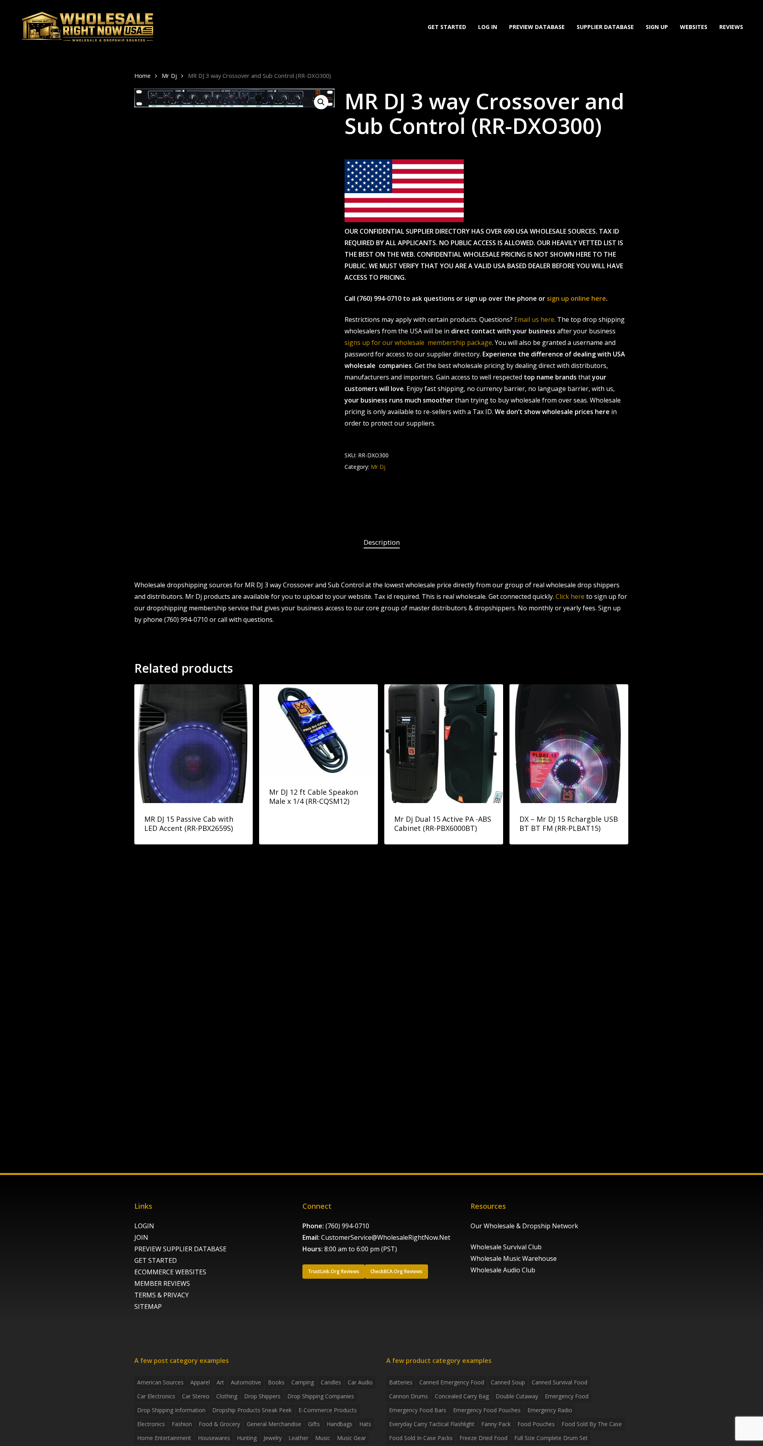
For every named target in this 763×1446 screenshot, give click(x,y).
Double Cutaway (517, 1396)
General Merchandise (274, 1424)
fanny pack (496, 1424)
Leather (298, 1438)
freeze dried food (483, 1438)
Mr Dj (169, 75)
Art (220, 1382)
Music (322, 1438)
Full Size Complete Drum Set (551, 1438)
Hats (365, 1424)
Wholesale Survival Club (506, 1247)
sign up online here (576, 298)
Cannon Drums (408, 1396)
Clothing (226, 1396)
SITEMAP (148, 1306)
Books (276, 1382)
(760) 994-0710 (347, 1225)
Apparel (200, 1382)
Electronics (151, 1424)
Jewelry (272, 1438)
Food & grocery (219, 1424)
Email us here (534, 319)
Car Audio (360, 1382)
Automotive (246, 1382)
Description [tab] (382, 542)
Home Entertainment (164, 1438)
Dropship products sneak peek (252, 1410)
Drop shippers (262, 1396)
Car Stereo (195, 1396)
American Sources (160, 1382)
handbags (339, 1424)
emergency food (567, 1396)
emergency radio (549, 1410)
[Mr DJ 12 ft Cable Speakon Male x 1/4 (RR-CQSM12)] (318, 730)
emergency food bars (417, 1410)
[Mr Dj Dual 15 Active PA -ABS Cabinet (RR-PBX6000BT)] (443, 743)
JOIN (141, 1237)
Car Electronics (156, 1396)
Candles (331, 1382)
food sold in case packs (421, 1438)
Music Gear (351, 1438)
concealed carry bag (462, 1396)
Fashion (182, 1424)
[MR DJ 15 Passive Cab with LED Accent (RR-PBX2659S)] (193, 743)
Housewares (214, 1438)
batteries (400, 1382)
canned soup (508, 1382)
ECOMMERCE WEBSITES (170, 1272)
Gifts (314, 1424)
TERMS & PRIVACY (161, 1295)
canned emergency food (451, 1382)
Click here (570, 596)
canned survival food (559, 1382)
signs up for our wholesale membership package (418, 342)
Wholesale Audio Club (503, 1270)
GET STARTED (155, 1260)
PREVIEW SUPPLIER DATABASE (180, 1249)
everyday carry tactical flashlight (431, 1424)
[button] (321, 102)
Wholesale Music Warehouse (514, 1258)
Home (142, 75)
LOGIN (144, 1225)
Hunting (247, 1438)
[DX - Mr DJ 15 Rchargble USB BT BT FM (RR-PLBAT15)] (568, 743)
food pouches (536, 1424)
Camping (302, 1382)
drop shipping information (171, 1410)
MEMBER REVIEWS (162, 1283)
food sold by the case (592, 1424)
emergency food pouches (487, 1410)
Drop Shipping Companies (320, 1396)
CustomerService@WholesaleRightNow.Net (385, 1237)
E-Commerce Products (327, 1410)
